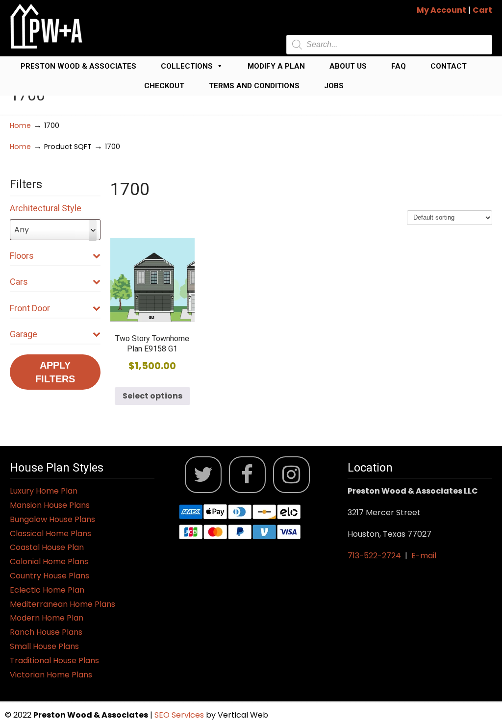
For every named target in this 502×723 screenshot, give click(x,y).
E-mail (423, 555)
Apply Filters (55, 372)
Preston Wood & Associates (78, 66)
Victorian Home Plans (51, 674)
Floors (22, 255)
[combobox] (55, 229)
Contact (448, 66)
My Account (441, 10)
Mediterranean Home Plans (62, 604)
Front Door (30, 308)
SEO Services (180, 715)
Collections (187, 66)
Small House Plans (44, 646)
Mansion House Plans (50, 505)
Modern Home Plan (46, 617)
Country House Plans (49, 575)
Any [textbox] (21, 229)
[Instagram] (291, 474)
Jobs (334, 85)
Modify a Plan (276, 66)
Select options (152, 395)
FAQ (398, 66)
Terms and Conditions (254, 85)
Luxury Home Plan (43, 491)
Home (20, 125)
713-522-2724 (374, 555)
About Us (348, 66)
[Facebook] (247, 474)
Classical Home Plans (50, 533)
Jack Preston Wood (46, 26)
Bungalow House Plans (52, 519)
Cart (482, 10)
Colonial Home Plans (49, 561)
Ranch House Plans (46, 632)
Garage (23, 334)
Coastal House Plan (47, 547)
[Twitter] (203, 474)
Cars (19, 281)
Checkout (164, 85)
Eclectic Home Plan (47, 590)
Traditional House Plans (54, 660)
